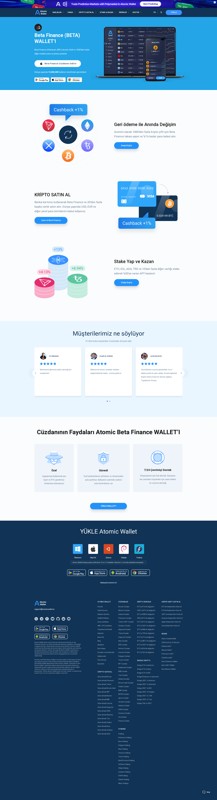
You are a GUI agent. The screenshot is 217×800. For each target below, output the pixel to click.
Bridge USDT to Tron (144, 699)
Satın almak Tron (104, 718)
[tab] (107, 401)
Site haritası (102, 660)
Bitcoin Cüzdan (123, 607)
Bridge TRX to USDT (144, 703)
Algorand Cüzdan (124, 629)
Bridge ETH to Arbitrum (145, 665)
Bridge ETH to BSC (144, 673)
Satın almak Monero (105, 696)
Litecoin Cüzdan (124, 652)
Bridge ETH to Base (144, 669)
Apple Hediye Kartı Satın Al (171, 622)
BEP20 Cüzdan (123, 694)
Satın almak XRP (104, 692)
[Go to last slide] (35, 373)
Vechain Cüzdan (124, 702)
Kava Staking (123, 741)
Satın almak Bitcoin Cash (107, 688)
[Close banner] (215, 2)
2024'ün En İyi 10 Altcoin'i (170, 642)
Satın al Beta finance (51, 220)
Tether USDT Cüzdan (126, 622)
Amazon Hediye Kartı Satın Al (172, 618)
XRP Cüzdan (122, 645)
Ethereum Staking (124, 737)
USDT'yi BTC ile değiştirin (146, 610)
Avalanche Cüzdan (125, 667)
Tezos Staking (123, 757)
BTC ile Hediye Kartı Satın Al (172, 607)
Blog (99, 641)
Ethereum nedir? (168, 654)
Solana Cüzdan (123, 614)
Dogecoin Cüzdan (124, 637)
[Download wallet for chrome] (74, 79)
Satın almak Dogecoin (105, 707)
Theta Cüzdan (123, 633)
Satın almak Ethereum (106, 680)
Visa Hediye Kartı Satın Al (171, 626)
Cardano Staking (124, 772)
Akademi (101, 645)
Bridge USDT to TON (144, 696)
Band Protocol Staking (126, 760)
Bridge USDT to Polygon (145, 692)
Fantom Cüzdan (124, 648)
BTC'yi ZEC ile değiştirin (145, 652)
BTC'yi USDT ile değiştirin (146, 626)
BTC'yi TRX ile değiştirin (145, 633)
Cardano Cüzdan (124, 626)
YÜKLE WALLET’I (108, 506)
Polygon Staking (124, 745)
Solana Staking (123, 779)
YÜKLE (174, 12)
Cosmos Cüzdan (124, 713)
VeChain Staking (124, 764)
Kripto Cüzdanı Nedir (169, 639)
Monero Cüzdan (124, 610)
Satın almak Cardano (105, 730)
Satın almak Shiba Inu (105, 715)
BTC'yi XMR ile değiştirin (146, 614)
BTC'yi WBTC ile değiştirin (146, 641)
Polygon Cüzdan (124, 656)
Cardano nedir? (167, 658)
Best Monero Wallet (169, 669)
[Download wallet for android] (41, 80)
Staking (121, 734)
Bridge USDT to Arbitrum (146, 680)
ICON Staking (123, 776)
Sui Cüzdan (122, 717)
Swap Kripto (126, 145)
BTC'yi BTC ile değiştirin (145, 622)
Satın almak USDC (104, 711)
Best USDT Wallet (168, 665)
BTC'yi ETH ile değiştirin (145, 607)
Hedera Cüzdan (123, 679)
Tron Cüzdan (123, 675)
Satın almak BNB (104, 699)
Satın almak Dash (104, 734)
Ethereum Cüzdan (124, 618)
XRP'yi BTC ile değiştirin (145, 618)
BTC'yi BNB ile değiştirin (145, 629)
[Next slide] (181, 373)
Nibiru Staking (123, 783)
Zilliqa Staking (123, 768)
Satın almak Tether (104, 684)
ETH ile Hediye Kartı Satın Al (171, 610)
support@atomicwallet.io (44, 609)
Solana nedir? (166, 646)
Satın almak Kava (104, 726)
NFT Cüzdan (122, 664)
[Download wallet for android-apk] (119, 572)
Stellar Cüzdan (123, 686)
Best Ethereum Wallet (170, 661)
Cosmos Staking (124, 753)
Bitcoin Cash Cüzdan (125, 683)
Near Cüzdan (123, 641)
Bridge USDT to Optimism (146, 684)
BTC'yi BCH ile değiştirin (145, 648)
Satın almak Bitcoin (105, 677)
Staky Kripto (126, 282)
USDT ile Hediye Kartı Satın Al (172, 614)
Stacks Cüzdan (123, 721)
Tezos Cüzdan (123, 660)
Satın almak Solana (104, 722)
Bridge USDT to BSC (144, 688)
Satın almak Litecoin (105, 703)
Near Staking (123, 749)
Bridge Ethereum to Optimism (148, 677)
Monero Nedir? (167, 650)
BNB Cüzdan (122, 671)
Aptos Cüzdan (123, 698)
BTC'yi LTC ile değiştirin (145, 637)
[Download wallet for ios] (58, 79)
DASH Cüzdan (123, 709)
